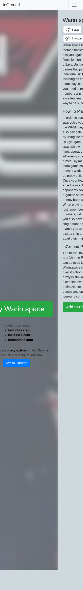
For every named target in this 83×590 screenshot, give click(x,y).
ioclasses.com (19, 335)
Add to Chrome (16, 363)
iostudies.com (19, 330)
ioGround (11, 5)
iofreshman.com (20, 340)
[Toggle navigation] (74, 5)
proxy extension (19, 350)
